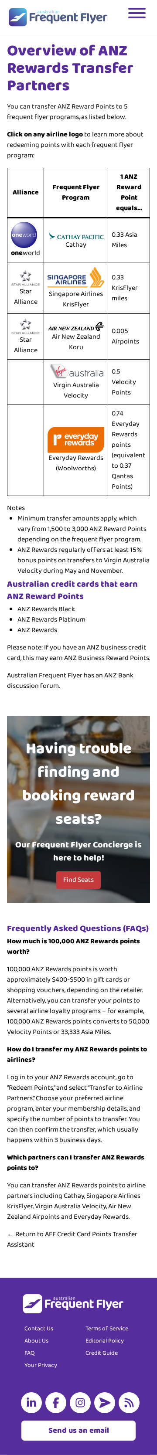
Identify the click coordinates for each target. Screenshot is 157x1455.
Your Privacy (40, 1365)
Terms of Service (106, 1328)
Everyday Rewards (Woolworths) (75, 463)
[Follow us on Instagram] (82, 1402)
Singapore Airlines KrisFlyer (76, 299)
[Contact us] (106, 1402)
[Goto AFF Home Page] (58, 17)
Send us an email (78, 1430)
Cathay (75, 244)
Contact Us (38, 1328)
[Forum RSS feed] (131, 1402)
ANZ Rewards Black (46, 609)
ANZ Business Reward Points (106, 658)
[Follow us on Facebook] (57, 1402)
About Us (36, 1341)
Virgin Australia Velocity (76, 390)
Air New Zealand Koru (76, 342)
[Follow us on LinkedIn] (33, 1402)
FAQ (29, 1353)
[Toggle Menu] (137, 17)
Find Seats (78, 879)
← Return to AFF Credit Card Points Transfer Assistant (72, 1239)
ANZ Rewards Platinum (51, 619)
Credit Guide (101, 1353)
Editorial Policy (104, 1341)
